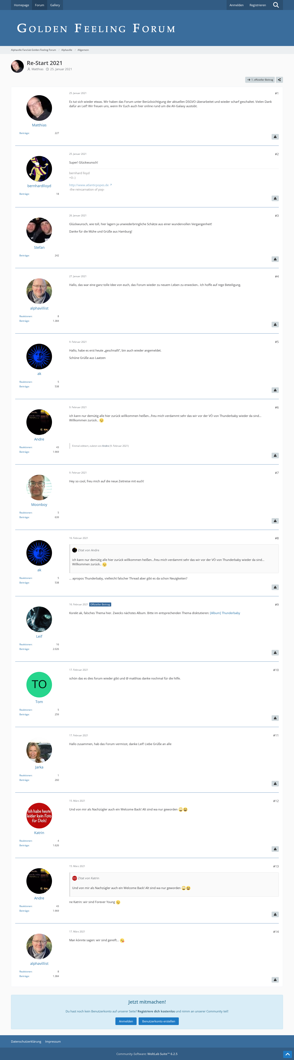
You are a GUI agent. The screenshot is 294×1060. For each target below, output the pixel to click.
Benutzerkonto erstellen (158, 1021)
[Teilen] (279, 80)
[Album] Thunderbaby (225, 613)
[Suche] (276, 5)
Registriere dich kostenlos (156, 1011)
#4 (277, 276)
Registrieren (258, 5)
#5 (277, 342)
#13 (276, 866)
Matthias (37, 69)
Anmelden (237, 5)
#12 (276, 801)
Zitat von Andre (88, 550)
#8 (277, 538)
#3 (277, 216)
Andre (105, 446)
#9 (277, 604)
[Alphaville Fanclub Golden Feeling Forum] (147, 28)
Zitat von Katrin (88, 878)
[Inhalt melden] (275, 137)
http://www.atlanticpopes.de (89, 185)
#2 (277, 154)
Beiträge (24, 133)
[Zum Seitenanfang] (287, 1054)
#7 (277, 473)
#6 (277, 407)
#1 (277, 93)
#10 (276, 670)
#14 (276, 932)
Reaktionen (25, 316)
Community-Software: (147, 1054)
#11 (276, 735)
